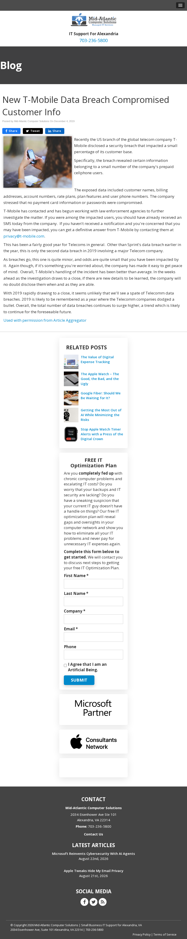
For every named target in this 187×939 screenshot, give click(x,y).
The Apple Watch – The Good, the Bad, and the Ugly (100, 379)
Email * (71, 628)
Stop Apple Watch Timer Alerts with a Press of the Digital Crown (102, 434)
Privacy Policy (142, 934)
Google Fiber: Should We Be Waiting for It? (101, 395)
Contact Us (93, 834)
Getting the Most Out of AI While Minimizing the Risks (101, 415)
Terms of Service (165, 934)
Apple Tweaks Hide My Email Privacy (93, 870)
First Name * (76, 575)
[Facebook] (84, 901)
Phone (70, 646)
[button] (180, 5)
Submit (79, 680)
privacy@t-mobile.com (23, 236)
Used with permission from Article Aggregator (44, 320)
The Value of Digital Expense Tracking (97, 359)
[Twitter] (93, 901)
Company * (74, 611)
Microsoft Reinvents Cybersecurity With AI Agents (93, 853)
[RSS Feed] (102, 901)
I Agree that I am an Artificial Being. (87, 667)
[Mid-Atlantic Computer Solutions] (93, 19)
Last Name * (76, 593)
